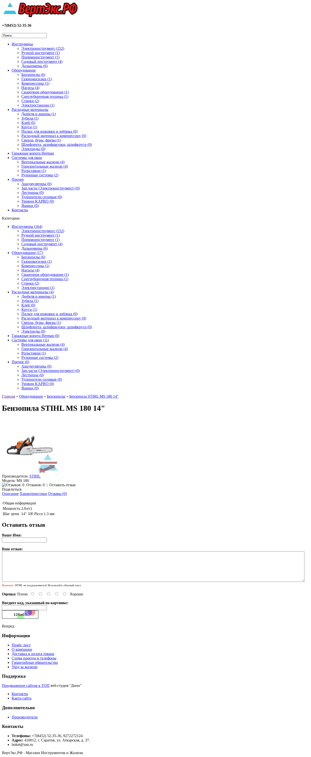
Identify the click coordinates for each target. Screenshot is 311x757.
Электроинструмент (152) (42, 48)
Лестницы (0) (32, 192)
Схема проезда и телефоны (34, 658)
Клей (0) (28, 123)
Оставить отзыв (62, 485)
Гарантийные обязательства (35, 662)
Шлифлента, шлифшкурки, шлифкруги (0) (56, 144)
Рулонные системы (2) (39, 175)
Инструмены (22, 44)
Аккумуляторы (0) (36, 184)
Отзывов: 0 (35, 485)
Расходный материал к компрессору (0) (53, 136)
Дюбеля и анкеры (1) (38, 114)
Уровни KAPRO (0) (37, 201)
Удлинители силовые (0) (41, 197)
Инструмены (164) (27, 226)
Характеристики (33, 494)
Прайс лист (21, 645)
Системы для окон (27, 158)
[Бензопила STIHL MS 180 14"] (29, 472)
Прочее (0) (20, 362)
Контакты (20, 210)
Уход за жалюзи (24, 667)
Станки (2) (30, 101)
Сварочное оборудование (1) (45, 92)
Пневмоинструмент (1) (40, 57)
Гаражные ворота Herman (33, 153)
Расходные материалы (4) (33, 292)
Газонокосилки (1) (36, 79)
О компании (22, 649)
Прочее (18, 179)
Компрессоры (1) (35, 83)
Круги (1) (29, 127)
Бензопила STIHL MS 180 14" (94, 396)
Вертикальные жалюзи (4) (43, 162)
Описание (10, 494)
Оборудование (24, 70)
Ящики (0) (30, 206)
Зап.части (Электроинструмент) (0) (50, 188)
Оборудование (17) (27, 253)
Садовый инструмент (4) (41, 61)
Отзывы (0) (57, 494)
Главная (8, 396)
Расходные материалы (30, 109)
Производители (25, 717)
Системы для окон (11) (30, 340)
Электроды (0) (33, 149)
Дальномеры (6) (34, 66)
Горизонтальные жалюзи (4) (44, 166)
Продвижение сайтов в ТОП (26, 685)
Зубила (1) (29, 118)
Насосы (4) (30, 88)
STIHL (35, 476)
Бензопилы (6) (33, 75)
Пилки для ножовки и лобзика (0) (49, 131)
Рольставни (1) (33, 171)
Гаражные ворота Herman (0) (35, 336)
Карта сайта (21, 698)
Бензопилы (56, 396)
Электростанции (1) (37, 105)
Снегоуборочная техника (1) (44, 96)
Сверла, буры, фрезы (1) (41, 140)
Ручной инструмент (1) (40, 53)
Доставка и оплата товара (33, 654)
